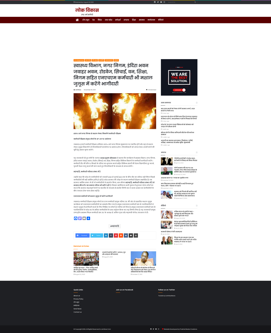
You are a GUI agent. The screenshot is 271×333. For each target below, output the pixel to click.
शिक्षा (134, 20)
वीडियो (161, 20)
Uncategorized (79, 60)
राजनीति (101, 60)
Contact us (78, 312)
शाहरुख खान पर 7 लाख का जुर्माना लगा (174, 178)
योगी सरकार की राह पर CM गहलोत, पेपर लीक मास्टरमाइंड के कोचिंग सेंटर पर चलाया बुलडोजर (185, 170)
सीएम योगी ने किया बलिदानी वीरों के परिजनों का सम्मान (177, 133)
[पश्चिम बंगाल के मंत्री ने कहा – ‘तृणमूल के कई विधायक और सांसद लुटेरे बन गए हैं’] (167, 215)
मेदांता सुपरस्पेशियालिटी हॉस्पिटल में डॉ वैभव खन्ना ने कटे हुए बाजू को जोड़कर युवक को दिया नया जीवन (185, 224)
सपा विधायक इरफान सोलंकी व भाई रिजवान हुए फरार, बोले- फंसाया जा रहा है (177, 185)
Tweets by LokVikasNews (166, 296)
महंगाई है (115, 226)
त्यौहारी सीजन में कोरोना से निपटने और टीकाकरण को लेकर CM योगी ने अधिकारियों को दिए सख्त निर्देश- (143, 270)
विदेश (100, 20)
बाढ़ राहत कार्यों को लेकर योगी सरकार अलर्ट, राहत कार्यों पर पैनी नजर (178, 110)
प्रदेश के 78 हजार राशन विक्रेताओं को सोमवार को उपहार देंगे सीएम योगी (177, 125)
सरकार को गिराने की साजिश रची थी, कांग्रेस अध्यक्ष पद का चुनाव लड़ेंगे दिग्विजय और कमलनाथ (185, 194)
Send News (77, 309)
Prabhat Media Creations (188, 329)
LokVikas (78, 90)
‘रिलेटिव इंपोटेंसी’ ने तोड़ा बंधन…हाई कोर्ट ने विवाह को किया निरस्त (185, 159)
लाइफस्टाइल (109, 60)
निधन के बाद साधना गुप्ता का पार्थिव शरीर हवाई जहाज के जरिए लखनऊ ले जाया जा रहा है (185, 239)
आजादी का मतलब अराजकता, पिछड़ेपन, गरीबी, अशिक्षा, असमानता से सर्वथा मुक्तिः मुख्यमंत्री (177, 141)
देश (93, 20)
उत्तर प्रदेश (108, 20)
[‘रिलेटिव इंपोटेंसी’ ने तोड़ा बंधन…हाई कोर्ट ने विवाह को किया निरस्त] (167, 161)
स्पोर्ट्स (118, 20)
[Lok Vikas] (87, 11)
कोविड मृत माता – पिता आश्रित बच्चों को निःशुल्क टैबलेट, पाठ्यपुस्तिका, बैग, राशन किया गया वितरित (86, 270)
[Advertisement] (135, 41)
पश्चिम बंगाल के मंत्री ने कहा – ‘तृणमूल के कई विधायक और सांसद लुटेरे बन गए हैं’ (184, 214)
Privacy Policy (78, 299)
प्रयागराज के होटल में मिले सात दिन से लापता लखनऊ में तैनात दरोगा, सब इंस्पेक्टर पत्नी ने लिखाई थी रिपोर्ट (179, 118)
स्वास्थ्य (142, 20)
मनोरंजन (151, 20)
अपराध (126, 20)
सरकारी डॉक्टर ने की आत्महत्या (171, 232)
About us (77, 296)
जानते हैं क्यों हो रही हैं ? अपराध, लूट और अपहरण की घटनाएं (114, 253)
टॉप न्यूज (85, 20)
